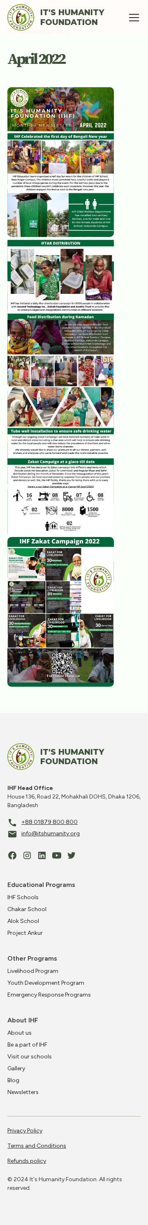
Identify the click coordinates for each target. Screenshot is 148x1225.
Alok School (23, 921)
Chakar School (26, 909)
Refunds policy (26, 1160)
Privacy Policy (24, 1130)
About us (19, 1032)
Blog (13, 1080)
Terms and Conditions (36, 1145)
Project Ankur (25, 932)
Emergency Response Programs (49, 994)
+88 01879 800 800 (49, 822)
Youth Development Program (45, 982)
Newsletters (23, 1092)
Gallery (16, 1068)
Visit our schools (29, 1056)
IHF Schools (23, 897)
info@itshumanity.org (50, 833)
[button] (132, 17)
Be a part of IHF (27, 1044)
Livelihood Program (32, 971)
